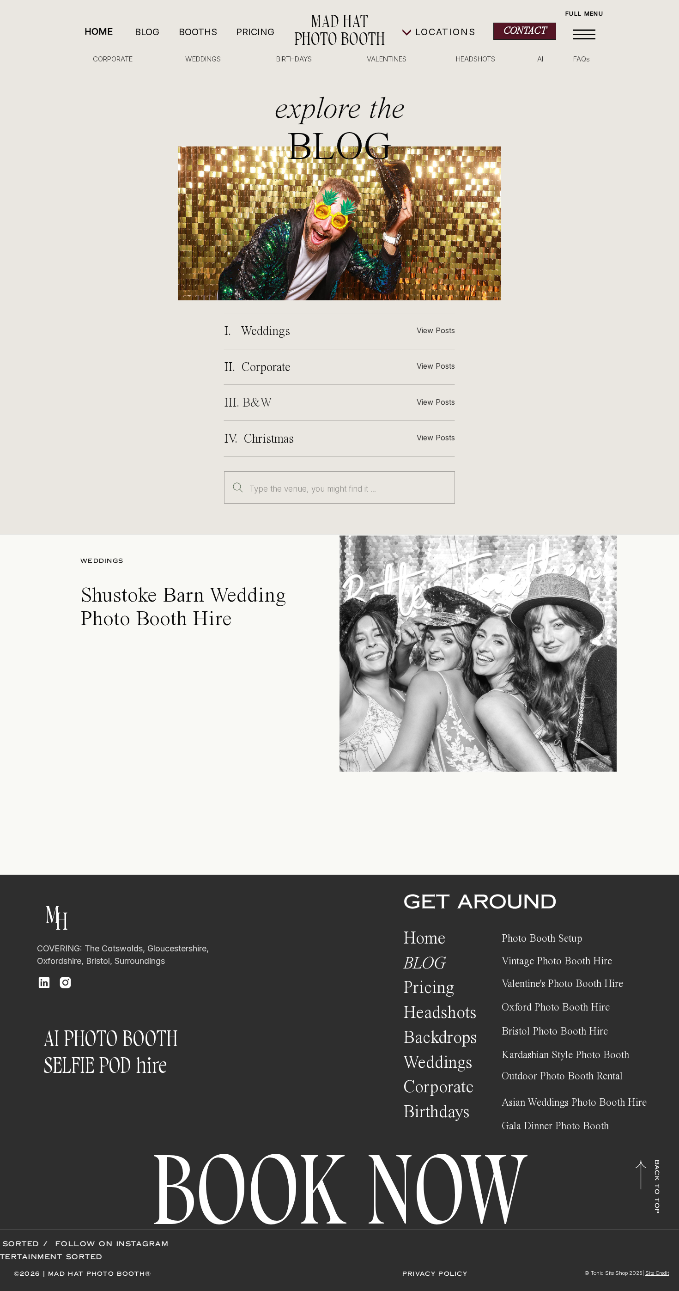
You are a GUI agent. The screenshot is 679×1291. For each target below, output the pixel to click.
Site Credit (657, 1273)
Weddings (101, 561)
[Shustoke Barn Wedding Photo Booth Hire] (478, 654)
